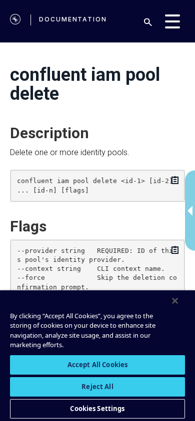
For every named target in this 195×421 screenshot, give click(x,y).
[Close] (175, 301)
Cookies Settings (97, 408)
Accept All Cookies (98, 364)
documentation (73, 19)
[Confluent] (15, 21)
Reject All (97, 386)
